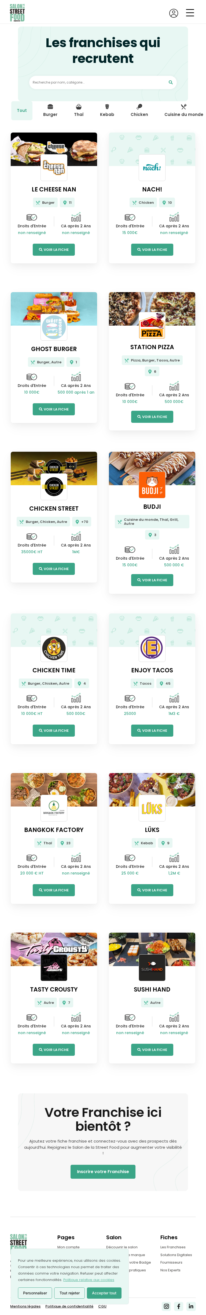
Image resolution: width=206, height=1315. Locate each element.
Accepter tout (104, 1293)
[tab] (21, 110)
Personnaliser (35, 1293)
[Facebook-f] (178, 1306)
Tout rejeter (70, 1293)
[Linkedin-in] (191, 1306)
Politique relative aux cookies (88, 1279)
